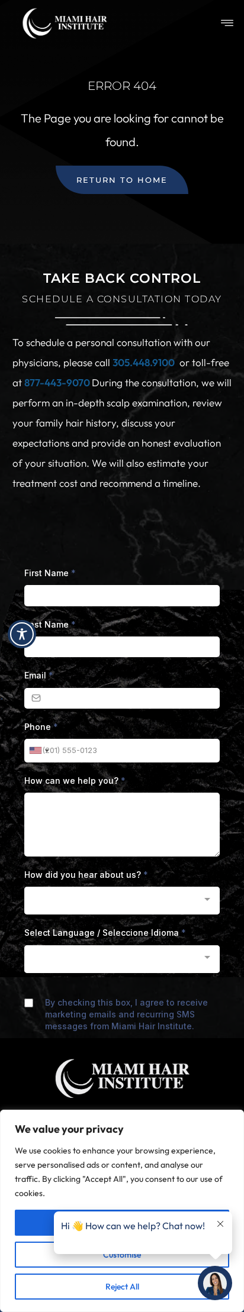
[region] (122, 1211)
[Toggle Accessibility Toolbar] (22, 634)
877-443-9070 (58, 382)
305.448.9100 (144, 362)
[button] (227, 23)
